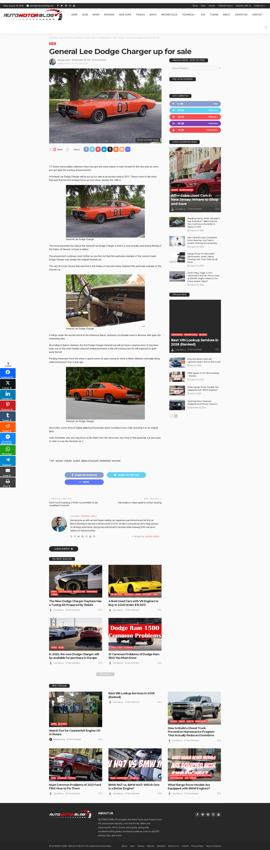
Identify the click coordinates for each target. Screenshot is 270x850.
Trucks (140, 14)
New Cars (125, 14)
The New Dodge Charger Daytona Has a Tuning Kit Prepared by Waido (75, 602)
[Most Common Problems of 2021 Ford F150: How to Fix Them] (75, 764)
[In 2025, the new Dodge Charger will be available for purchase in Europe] (75, 634)
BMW (113, 778)
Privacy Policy (197, 846)
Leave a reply (62, 549)
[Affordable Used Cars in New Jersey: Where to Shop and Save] (195, 179)
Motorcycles (169, 14)
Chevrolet (128, 594)
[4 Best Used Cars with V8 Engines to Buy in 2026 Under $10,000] (135, 581)
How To (190, 721)
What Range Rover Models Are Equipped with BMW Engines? (189, 786)
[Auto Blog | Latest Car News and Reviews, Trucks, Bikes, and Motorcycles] (70, 814)
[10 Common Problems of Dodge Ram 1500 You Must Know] (135, 634)
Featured (147, 594)
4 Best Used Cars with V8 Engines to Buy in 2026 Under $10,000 (133, 602)
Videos (193, 778)
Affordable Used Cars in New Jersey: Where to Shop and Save (194, 199)
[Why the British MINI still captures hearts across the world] (177, 363)
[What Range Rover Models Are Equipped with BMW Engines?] (177, 391)
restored (116, 460)
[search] (266, 27)
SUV (186, 778)
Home (74, 14)
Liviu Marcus (58, 610)
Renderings (92, 591)
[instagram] (195, 123)
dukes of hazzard (89, 460)
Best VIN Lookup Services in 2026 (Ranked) (194, 342)
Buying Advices (186, 190)
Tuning (214, 14)
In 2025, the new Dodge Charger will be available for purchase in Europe (74, 656)
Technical (188, 14)
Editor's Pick (116, 594)
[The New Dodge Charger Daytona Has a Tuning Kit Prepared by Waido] (75, 581)
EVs (203, 14)
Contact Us (259, 5)
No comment (100, 60)
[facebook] (195, 104)
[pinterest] (195, 117)
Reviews (109, 14)
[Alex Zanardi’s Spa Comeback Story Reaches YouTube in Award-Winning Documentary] (177, 241)
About (195, 5)
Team (203, 5)
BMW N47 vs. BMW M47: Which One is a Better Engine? (133, 786)
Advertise (241, 14)
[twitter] (195, 110)
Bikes (153, 14)
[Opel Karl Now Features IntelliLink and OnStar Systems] (177, 405)
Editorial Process (225, 5)
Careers (212, 5)
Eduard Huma (59, 739)
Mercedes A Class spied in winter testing (140, 502)
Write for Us (173, 846)
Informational (191, 334)
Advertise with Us (243, 5)
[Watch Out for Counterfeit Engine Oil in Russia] (75, 709)
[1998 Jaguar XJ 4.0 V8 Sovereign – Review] (177, 377)
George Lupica (64, 60)
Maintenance (201, 721)
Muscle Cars (79, 591)
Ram (120, 647)
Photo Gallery (176, 778)
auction (59, 460)
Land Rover (175, 775)
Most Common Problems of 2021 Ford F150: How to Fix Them (75, 786)
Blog (85, 14)
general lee (104, 460)
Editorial (150, 846)
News (96, 14)
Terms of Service (213, 846)
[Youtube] (195, 130)
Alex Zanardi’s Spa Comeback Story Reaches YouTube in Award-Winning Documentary (202, 240)
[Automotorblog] (33, 14)
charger (68, 460)
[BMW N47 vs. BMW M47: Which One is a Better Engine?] (135, 764)
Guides (175, 190)
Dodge (52, 43)
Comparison (177, 334)
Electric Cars (65, 591)
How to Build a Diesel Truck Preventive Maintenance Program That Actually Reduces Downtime (191, 731)
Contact (257, 14)
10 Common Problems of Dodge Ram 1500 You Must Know (133, 656)
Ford (155, 594)
